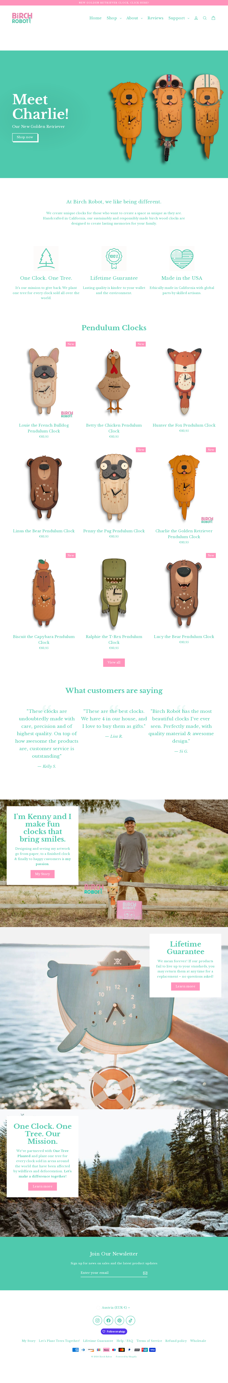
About (133, 18)
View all (114, 662)
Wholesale (198, 1340)
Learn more (185, 986)
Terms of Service (149, 1340)
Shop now (25, 137)
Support (177, 18)
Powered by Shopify (126, 1356)
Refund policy (176, 1340)
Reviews (155, 18)
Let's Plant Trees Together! (59, 1340)
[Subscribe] (145, 1273)
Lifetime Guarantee (98, 1340)
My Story (42, 874)
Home (95, 18)
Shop (112, 18)
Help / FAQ (125, 1340)
